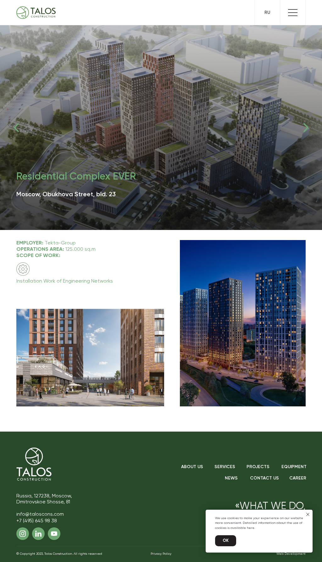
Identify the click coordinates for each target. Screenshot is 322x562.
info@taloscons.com (40, 514)
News (231, 478)
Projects (258, 467)
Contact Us (264, 478)
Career (297, 478)
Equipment (294, 467)
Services (224, 467)
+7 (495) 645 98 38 (36, 521)
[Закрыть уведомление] (308, 514)
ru (267, 12)
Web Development (291, 553)
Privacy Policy (161, 553)
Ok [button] (226, 541)
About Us (192, 467)
